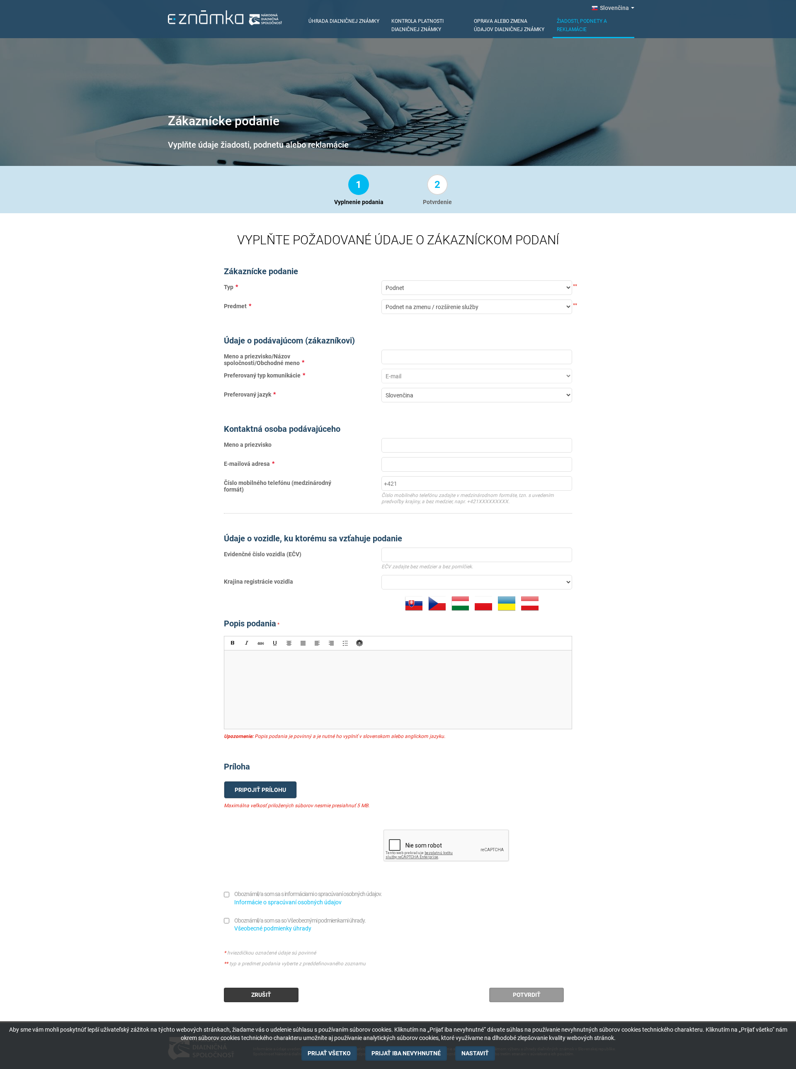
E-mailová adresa (247, 463)
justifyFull (303, 643)
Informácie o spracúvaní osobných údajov (288, 902)
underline (274, 643)
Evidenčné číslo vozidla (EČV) (262, 554)
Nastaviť (475, 1053)
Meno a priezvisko (248, 444)
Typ (228, 287)
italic (246, 643)
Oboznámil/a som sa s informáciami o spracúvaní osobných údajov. (308, 894)
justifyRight (331, 643)
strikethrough (260, 643)
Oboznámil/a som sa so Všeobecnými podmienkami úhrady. (300, 920)
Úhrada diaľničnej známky (343, 21)
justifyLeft (317, 643)
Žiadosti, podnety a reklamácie (582, 25)
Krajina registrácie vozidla (258, 581)
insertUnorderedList (345, 643)
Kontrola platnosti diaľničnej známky (417, 25)
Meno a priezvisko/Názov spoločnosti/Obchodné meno (262, 359)
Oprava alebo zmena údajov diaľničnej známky (509, 25)
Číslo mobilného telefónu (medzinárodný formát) (277, 486)
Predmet (235, 306)
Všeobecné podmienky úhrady (272, 928)
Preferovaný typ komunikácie (262, 375)
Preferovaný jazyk (247, 394)
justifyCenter (289, 643)
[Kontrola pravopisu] (359, 643)
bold (232, 643)
